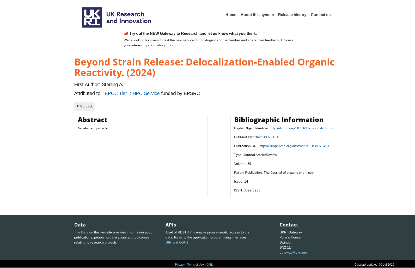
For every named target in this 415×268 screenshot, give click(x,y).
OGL (210, 264)
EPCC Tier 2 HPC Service (133, 93)
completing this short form (168, 45)
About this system (257, 15)
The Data (81, 232)
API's (191, 232)
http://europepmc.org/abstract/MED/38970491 (294, 146)
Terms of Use (195, 264)
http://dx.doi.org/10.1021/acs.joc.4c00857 (301, 128)
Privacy (180, 264)
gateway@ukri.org (293, 252)
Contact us (321, 15)
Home (231, 15)
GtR (168, 242)
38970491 (270, 137)
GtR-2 (183, 242)
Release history (292, 15)
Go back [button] (86, 106)
